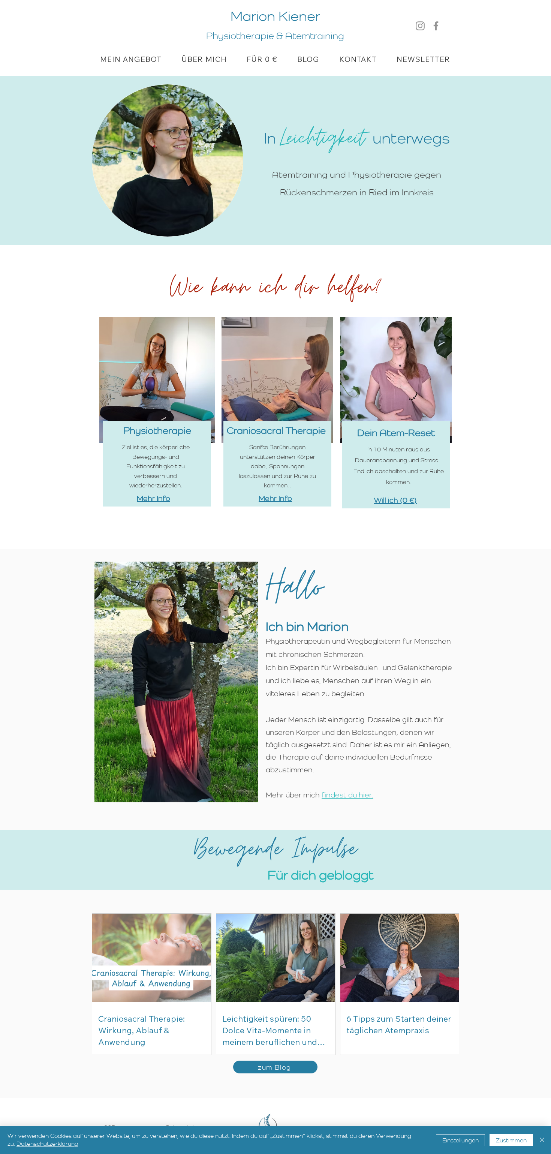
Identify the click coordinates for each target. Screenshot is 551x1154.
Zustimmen (511, 1140)
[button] (130, 59)
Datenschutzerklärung (47, 1143)
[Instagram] (420, 26)
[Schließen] (542, 1140)
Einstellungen (460, 1140)
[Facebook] (436, 26)
